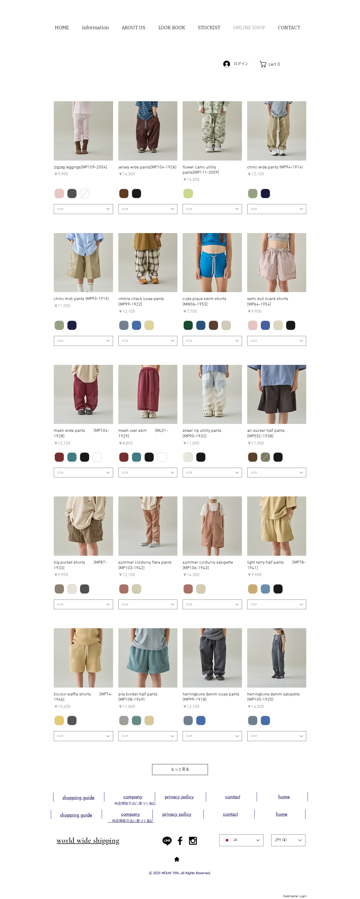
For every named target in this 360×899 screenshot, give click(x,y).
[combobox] (83, 209)
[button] (133, 28)
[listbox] (288, 840)
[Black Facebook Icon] (180, 840)
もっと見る (180, 769)
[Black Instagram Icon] (192, 840)
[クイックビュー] (83, 131)
